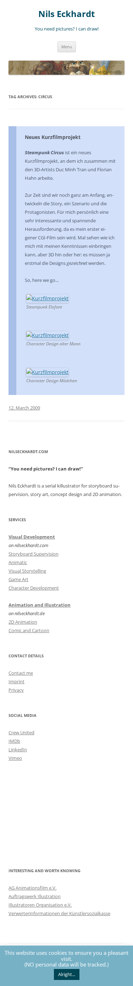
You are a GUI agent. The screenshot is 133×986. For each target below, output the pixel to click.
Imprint (16, 681)
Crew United (21, 732)
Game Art (18, 579)
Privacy (16, 690)
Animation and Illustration (40, 605)
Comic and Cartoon (29, 630)
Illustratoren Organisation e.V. (40, 905)
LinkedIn (18, 749)
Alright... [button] (66, 974)
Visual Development (32, 537)
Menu (66, 46)
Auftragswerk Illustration (35, 896)
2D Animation (23, 622)
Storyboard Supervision (34, 554)
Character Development (34, 588)
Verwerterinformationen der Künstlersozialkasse (59, 913)
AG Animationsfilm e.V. (32, 888)
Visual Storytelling (27, 571)
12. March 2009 (24, 408)
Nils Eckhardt (66, 14)
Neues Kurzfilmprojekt (53, 137)
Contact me (21, 673)
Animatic (18, 562)
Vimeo (15, 758)
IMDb (14, 741)
